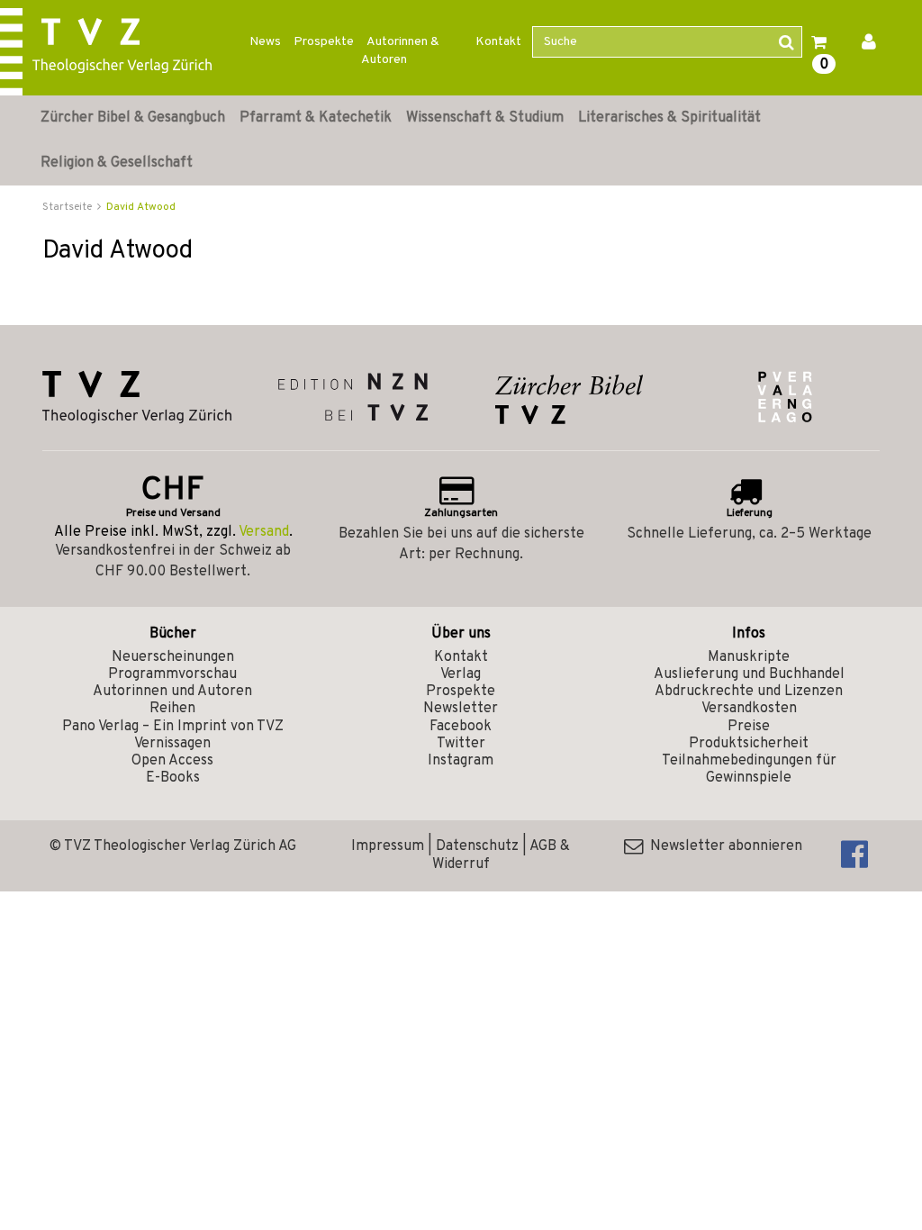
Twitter (461, 744)
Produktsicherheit (749, 744)
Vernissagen (172, 744)
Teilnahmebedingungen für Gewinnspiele (749, 769)
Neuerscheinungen (173, 657)
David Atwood (141, 207)
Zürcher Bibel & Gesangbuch (133, 118)
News (265, 42)
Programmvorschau (172, 674)
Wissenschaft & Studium (485, 118)
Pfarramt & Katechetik (316, 118)
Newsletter (460, 709)
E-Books (173, 778)
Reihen (172, 709)
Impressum (387, 846)
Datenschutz (477, 846)
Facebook (460, 727)
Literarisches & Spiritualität (669, 118)
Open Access (172, 761)
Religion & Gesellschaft (117, 163)
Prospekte (324, 42)
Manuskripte (749, 657)
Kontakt (498, 42)
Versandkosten (749, 709)
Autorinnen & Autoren (400, 51)
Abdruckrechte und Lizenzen (749, 692)
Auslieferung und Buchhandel (749, 674)
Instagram (460, 761)
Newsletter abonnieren (722, 846)
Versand (264, 532)
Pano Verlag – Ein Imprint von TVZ (173, 727)
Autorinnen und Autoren (172, 692)
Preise (749, 727)
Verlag (460, 674)
